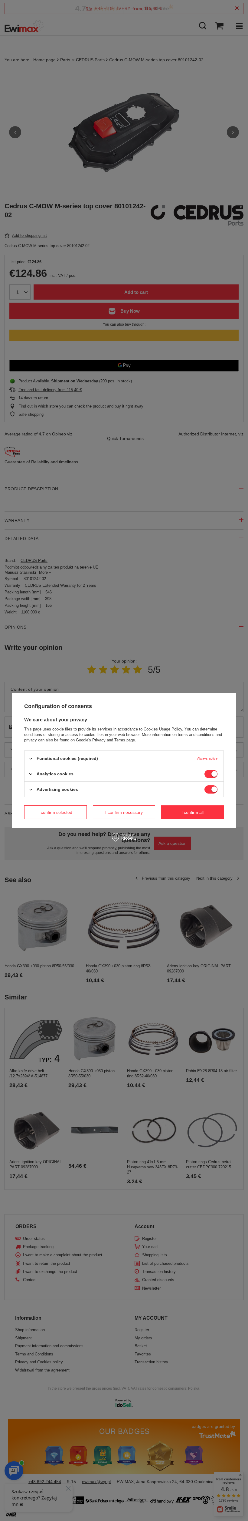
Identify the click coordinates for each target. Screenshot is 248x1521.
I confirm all (192, 812)
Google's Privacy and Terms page (105, 740)
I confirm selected (55, 812)
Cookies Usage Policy (163, 729)
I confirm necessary (124, 812)
